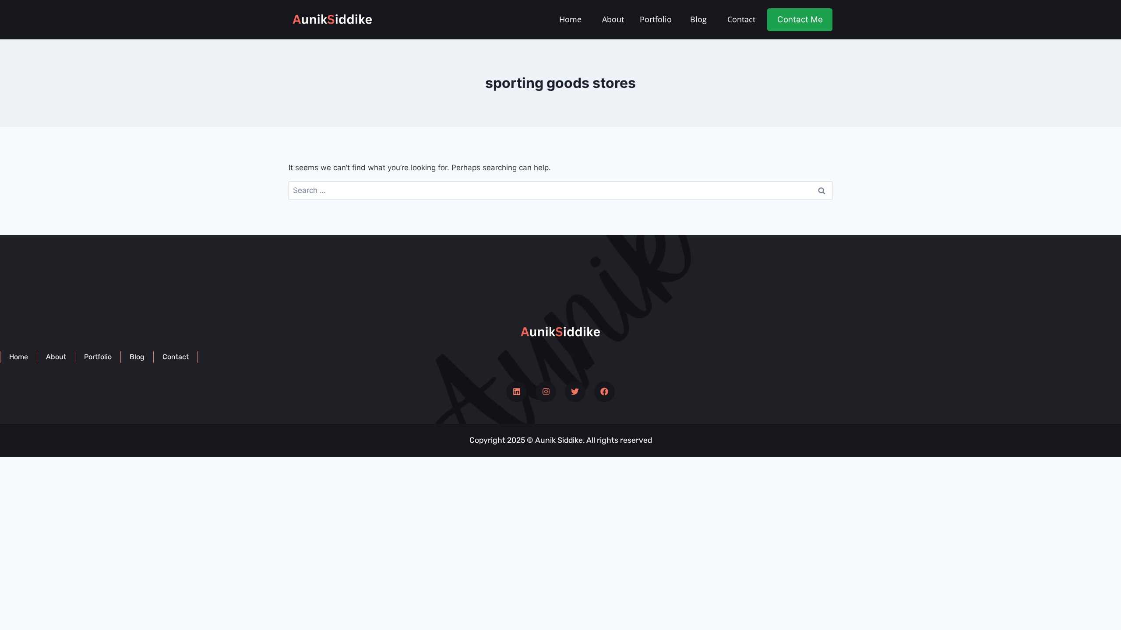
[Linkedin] (516, 392)
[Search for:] (560, 190)
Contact (741, 19)
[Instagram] (546, 392)
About (613, 19)
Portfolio (656, 19)
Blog (698, 19)
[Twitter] (575, 392)
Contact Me (800, 19)
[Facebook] (604, 392)
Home (570, 19)
